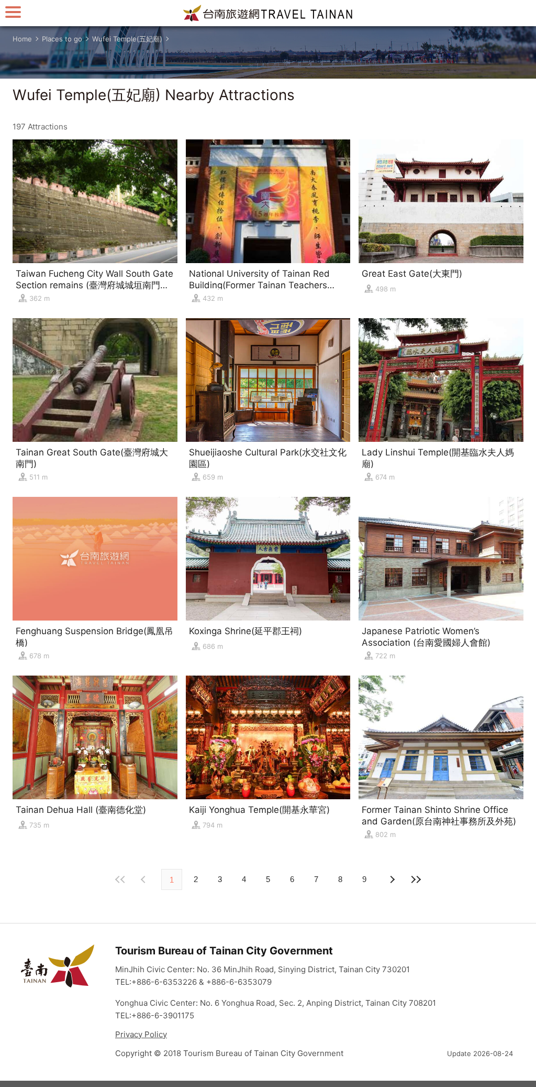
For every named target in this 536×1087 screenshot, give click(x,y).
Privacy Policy (141, 1034)
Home (22, 39)
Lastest (415, 879)
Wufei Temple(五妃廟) (127, 39)
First (120, 879)
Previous (391, 879)
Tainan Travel (268, 13)
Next (144, 879)
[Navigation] (13, 12)
